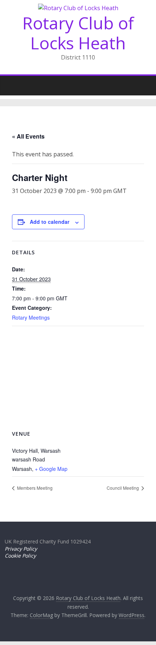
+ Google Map (51, 468)
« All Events (28, 136)
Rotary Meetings (31, 317)
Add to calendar (49, 221)
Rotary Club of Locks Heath (78, 33)
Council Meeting (123, 488)
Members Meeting (34, 488)
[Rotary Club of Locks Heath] (12, 83)
